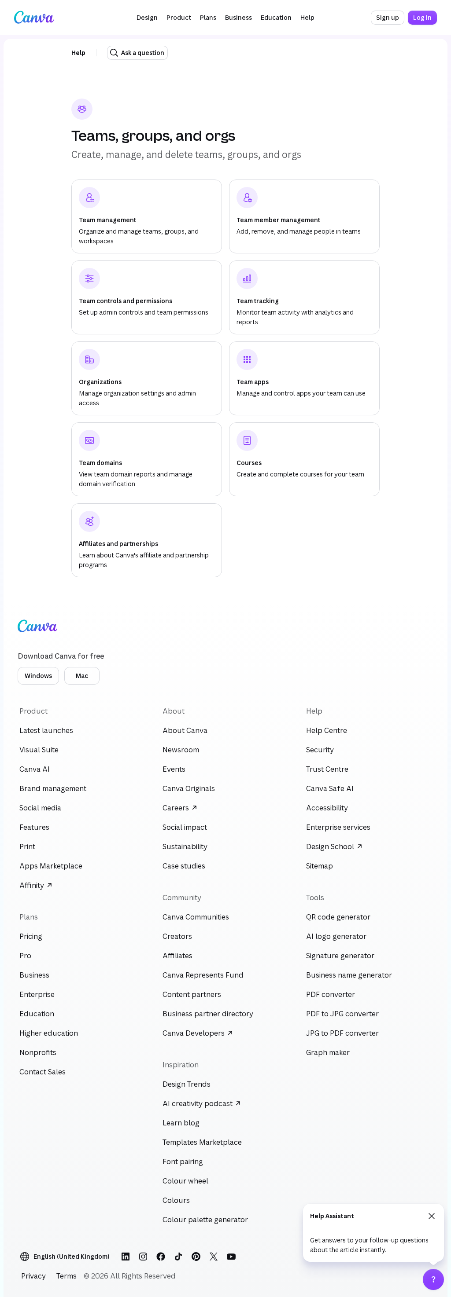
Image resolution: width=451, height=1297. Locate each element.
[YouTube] (231, 1256)
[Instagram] (143, 1256)
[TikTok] (178, 1256)
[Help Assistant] (433, 1279)
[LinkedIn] (125, 1256)
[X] (214, 1256)
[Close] (431, 1216)
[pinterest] (196, 1256)
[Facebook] (161, 1256)
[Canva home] (34, 18)
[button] (147, 18)
